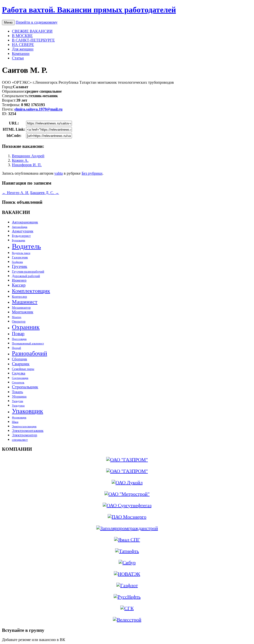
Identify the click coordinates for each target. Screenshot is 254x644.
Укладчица (18, 405)
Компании (21, 53)
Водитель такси (21, 253)
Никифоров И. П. (27, 165)
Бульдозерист (21, 236)
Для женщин (22, 49)
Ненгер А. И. (15, 193)
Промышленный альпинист (28, 343)
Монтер (16, 317)
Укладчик (17, 401)
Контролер (19, 296)
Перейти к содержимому (37, 22)
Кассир (19, 284)
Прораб (16, 348)
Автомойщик (19, 227)
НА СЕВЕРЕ (23, 44)
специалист (20, 440)
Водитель (26, 246)
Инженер (19, 280)
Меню (8, 22)
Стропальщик (25, 386)
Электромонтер (24, 435)
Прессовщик (19, 339)
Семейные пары (23, 369)
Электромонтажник (27, 430)
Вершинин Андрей (28, 156)
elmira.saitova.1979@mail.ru (38, 109)
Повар (18, 333)
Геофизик (17, 262)
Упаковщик (27, 411)
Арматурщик (22, 231)
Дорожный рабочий (26, 276)
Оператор (19, 321)
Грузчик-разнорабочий (28, 271)
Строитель (18, 382)
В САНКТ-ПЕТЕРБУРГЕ (33, 40)
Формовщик (19, 417)
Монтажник (22, 312)
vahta (58, 173)
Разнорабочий (29, 353)
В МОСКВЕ (22, 36)
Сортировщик (20, 378)
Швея (15, 422)
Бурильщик (18, 240)
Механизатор (21, 307)
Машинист (24, 302)
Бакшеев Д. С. (44, 193)
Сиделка (18, 373)
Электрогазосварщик (24, 426)
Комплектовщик (31, 291)
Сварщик (21, 363)
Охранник (26, 327)
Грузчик (19, 266)
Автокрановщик (25, 222)
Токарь (17, 392)
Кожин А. (20, 160)
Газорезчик (20, 257)
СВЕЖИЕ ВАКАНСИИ (32, 31)
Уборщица (19, 396)
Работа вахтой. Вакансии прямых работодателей (89, 9)
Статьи (18, 58)
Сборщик (19, 359)
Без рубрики (92, 173)
